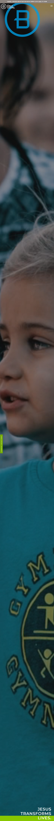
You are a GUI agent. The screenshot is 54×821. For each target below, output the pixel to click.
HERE (40, 1)
